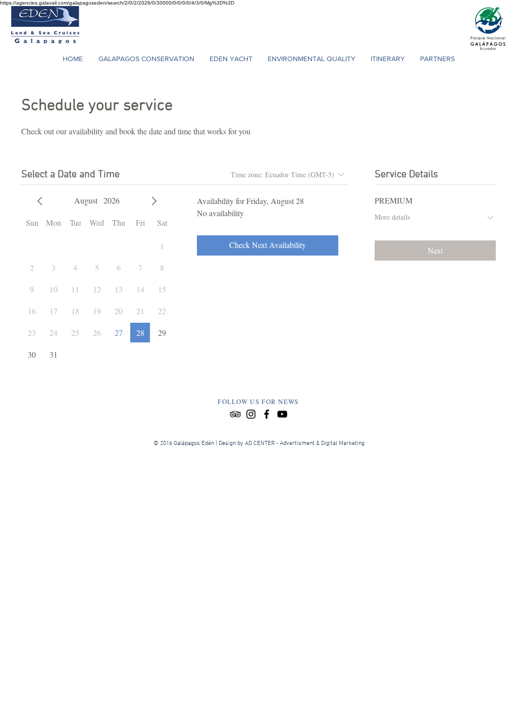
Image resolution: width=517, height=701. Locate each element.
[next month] (154, 201)
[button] (387, 58)
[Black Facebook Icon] (267, 414)
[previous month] (40, 201)
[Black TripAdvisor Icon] (235, 414)
